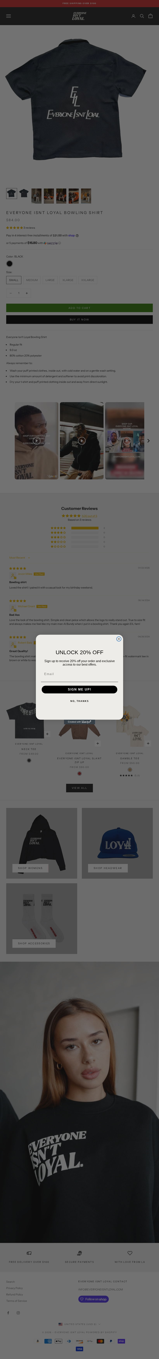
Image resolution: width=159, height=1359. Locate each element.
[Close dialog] (119, 639)
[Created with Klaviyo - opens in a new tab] (79, 722)
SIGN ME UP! (79, 689)
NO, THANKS (79, 701)
